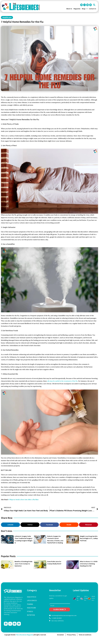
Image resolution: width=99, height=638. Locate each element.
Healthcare (7, 17)
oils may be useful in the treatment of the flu (62, 381)
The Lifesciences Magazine (24, 635)
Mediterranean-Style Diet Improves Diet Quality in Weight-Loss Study (93, 598)
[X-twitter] (84, 5)
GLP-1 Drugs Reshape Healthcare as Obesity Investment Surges (86, 598)
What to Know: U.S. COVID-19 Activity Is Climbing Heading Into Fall (89, 563)
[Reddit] (90, 5)
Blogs (84, 9)
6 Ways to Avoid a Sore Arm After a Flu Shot (23, 499)
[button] (94, 5)
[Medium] (87, 5)
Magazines (77, 9)
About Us (69, 9)
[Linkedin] (81, 5)
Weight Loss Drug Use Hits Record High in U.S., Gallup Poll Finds (89, 538)
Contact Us (92, 9)
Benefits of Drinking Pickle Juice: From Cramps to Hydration (23, 563)
